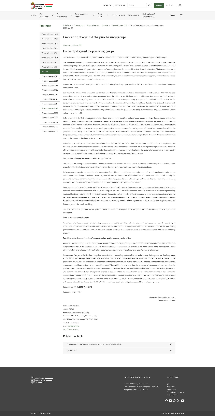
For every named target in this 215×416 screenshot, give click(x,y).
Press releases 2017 (50, 76)
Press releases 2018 (49, 67)
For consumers (172, 395)
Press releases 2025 (50, 34)
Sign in (180, 5)
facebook (166, 400)
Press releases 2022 (50, 48)
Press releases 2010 (50, 108)
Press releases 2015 (50, 85)
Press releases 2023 (50, 43)
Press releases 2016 (50, 81)
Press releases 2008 (50, 117)
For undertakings (62, 15)
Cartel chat (107, 5)
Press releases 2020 (50, 57)
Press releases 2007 (50, 122)
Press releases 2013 (50, 95)
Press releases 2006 (50, 127)
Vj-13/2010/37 (72, 350)
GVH (32, 15)
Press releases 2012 (50, 99)
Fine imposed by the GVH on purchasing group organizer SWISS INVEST (94, 344)
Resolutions (132, 15)
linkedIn (170, 400)
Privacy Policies (45, 413)
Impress (33, 413)
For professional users (81, 15)
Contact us (171, 387)
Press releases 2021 (49, 53)
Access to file (120, 5)
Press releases (93, 25)
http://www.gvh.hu (70, 329)
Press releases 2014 (50, 90)
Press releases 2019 (49, 62)
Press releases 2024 (50, 39)
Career (172, 15)
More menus (181, 15)
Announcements (118, 15)
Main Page (67, 25)
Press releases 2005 (50, 131)
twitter (178, 400)
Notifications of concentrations (148, 15)
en (172, 5)
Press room (100, 15)
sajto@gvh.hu (73, 326)
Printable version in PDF (72, 45)
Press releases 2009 (50, 113)
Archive (45, 72)
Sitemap (159, 5)
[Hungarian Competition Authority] (42, 5)
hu (167, 5)
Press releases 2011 (49, 104)
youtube (182, 400)
